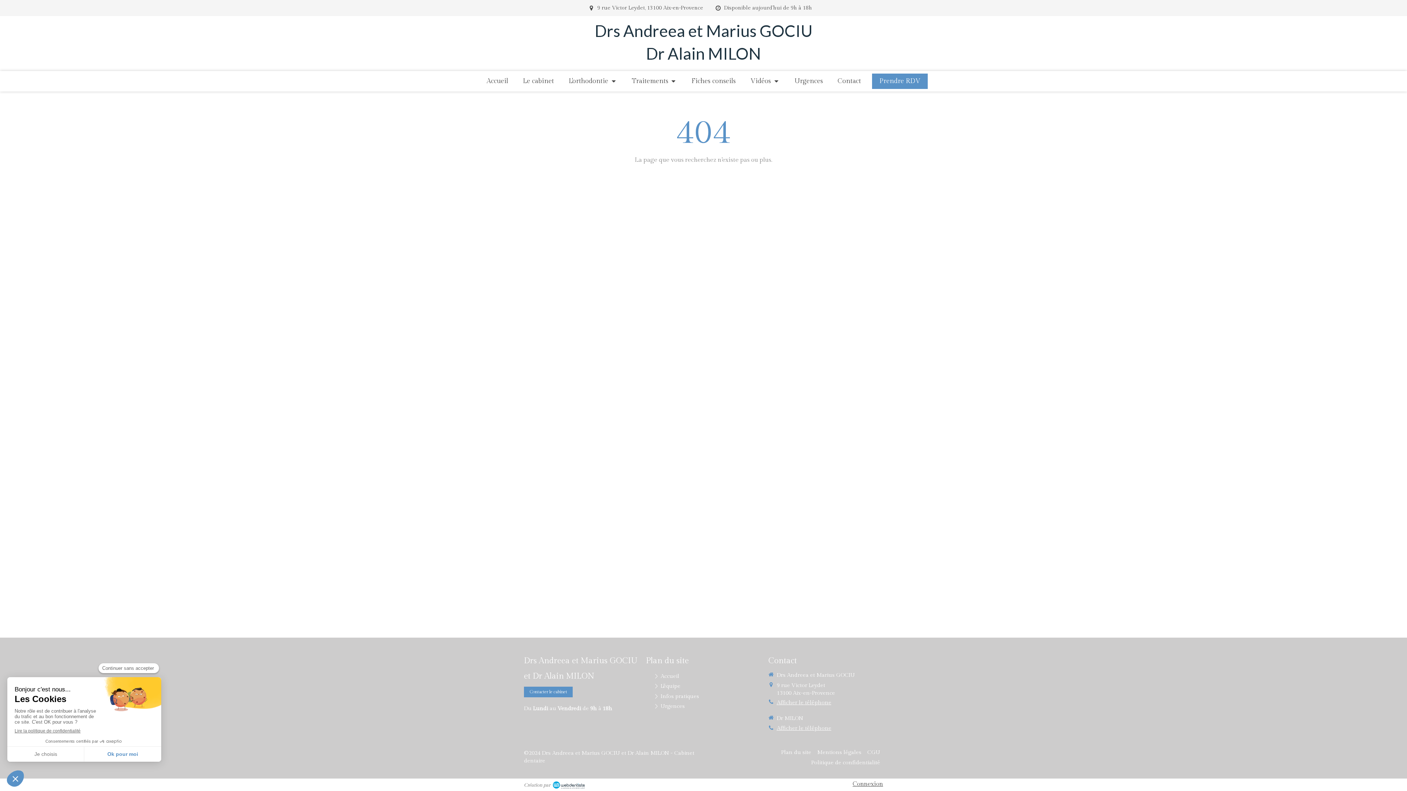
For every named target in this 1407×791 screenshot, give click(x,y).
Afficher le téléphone (804, 702)
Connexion (868, 784)
